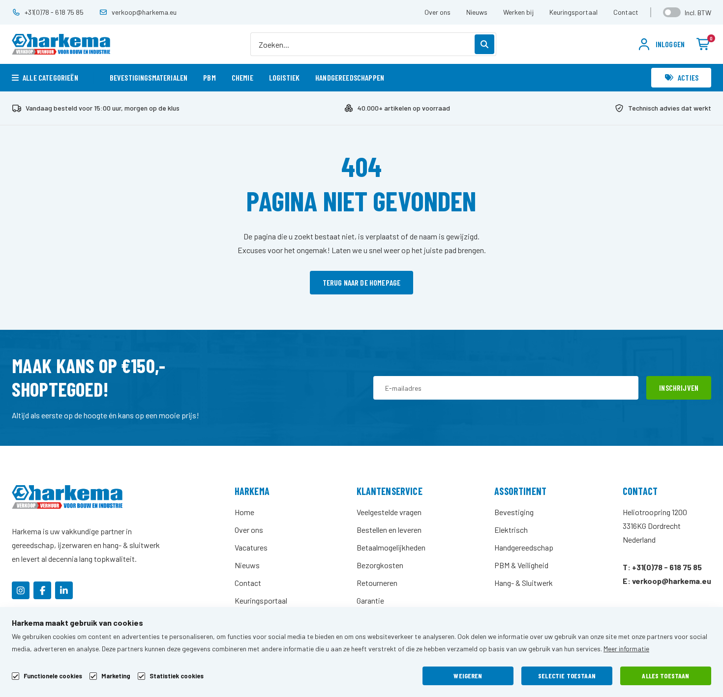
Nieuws (476, 12)
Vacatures (251, 547)
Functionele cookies (53, 676)
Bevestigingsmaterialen (149, 77)
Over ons (437, 12)
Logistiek (284, 77)
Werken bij (518, 12)
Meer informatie (626, 648)
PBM (209, 77)
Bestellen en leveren (389, 529)
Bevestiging (514, 512)
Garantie (370, 600)
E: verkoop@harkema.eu (667, 580)
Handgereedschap (523, 547)
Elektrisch (511, 529)
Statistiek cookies (177, 676)
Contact (625, 12)
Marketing (115, 676)
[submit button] (484, 44)
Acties (688, 77)
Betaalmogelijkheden (391, 547)
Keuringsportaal (573, 12)
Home (244, 512)
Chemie (242, 77)
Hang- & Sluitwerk (523, 582)
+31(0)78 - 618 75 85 (54, 12)
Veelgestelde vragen (389, 512)
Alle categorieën (50, 77)
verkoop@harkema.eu (144, 12)
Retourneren (377, 582)
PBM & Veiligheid (521, 565)
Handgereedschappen (349, 77)
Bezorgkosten (380, 565)
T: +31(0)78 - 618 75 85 (662, 567)
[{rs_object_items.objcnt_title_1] (21, 590)
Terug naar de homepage (362, 282)
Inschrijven (678, 387)
